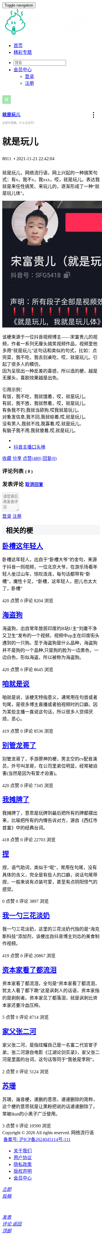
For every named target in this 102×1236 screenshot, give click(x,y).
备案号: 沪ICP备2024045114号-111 (37, 1139)
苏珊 (9, 1086)
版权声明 (23, 1171)
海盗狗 (12, 615)
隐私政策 (23, 1164)
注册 (29, 83)
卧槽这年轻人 (22, 546)
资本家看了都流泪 (29, 970)
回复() (49, 458)
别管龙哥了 (19, 745)
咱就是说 (15, 684)
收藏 (6, 458)
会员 (23, 69)
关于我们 (23, 1150)
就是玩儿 (11, 114)
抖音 (18, 447)
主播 (27, 447)
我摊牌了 (15, 799)
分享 (17, 458)
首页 (18, 45)
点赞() (32, 458)
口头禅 (38, 447)
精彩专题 (23, 52)
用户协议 (23, 1157)
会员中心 (23, 1178)
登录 (29, 76)
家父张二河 (19, 1031)
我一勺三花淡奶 (26, 915)
